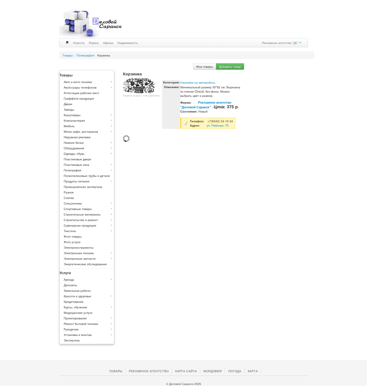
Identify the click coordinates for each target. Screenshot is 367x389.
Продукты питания (76, 181)
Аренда (69, 279)
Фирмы (94, 43)
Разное (69, 192)
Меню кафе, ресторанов (81, 131)
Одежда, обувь (74, 153)
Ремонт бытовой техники (81, 323)
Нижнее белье (74, 142)
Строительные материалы (82, 214)
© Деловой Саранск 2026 (183, 384)
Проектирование (75, 318)
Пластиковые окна (76, 164)
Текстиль (70, 231)
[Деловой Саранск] (98, 23)
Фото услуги (72, 242)
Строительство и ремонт (81, 220)
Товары (68, 55)
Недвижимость (127, 43)
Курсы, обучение (75, 307)
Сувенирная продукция (80, 225)
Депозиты (70, 285)
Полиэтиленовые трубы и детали (87, 175)
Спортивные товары (78, 209)
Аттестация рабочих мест (81, 93)
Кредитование (73, 301)
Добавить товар (230, 66)
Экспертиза (72, 340)
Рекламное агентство (149, 371)
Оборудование (74, 148)
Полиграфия (85, 55)
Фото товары (73, 236)
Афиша (108, 43)
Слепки (69, 198)
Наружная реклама (77, 137)
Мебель (69, 126)
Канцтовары (72, 115)
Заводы (69, 109)
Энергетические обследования (85, 264)
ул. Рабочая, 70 (218, 125)
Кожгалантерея (74, 120)
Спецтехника (73, 203)
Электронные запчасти (80, 258)
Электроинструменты (78, 247)
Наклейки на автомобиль (197, 82)
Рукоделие (71, 329)
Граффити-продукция (79, 98)
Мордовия (212, 371)
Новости (79, 43)
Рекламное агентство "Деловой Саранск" (205, 104)
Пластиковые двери (77, 159)
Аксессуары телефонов (80, 87)
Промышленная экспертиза (83, 187)
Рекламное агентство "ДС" (280, 43)
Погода (234, 371)
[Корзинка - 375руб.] (139, 85)
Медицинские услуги (78, 312)
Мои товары (204, 66)
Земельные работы (77, 290)
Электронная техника (79, 253)
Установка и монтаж (78, 335)
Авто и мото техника (78, 82)
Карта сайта (186, 371)
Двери (68, 104)
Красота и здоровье (77, 296)
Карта (253, 371)
